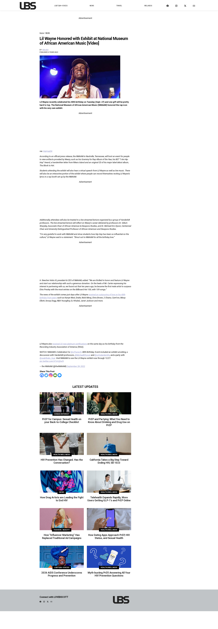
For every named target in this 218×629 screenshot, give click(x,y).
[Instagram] (51, 375)
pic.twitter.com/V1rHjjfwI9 (52, 361)
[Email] (55, 375)
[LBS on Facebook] (168, 5)
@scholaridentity (102, 355)
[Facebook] (42, 375)
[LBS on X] (185, 5)
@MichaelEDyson (82, 355)
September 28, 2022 (76, 366)
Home (42, 33)
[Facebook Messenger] (60, 375)
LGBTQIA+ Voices (61, 6)
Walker (45, 50)
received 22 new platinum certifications (70, 344)
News (92, 6)
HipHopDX (47, 151)
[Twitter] (46, 375)
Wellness (148, 6)
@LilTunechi (76, 352)
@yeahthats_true (47, 358)
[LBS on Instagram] (176, 5)
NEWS (48, 33)
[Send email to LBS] (194, 5)
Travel (119, 6)
